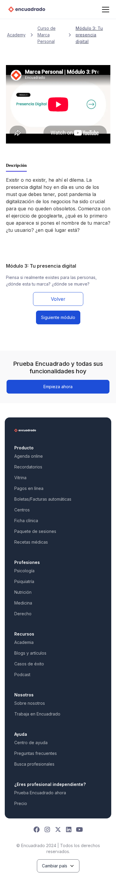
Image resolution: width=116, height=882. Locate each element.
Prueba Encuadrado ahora (40, 792)
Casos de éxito (29, 663)
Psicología (24, 570)
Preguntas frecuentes (35, 753)
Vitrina (20, 477)
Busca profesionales (34, 764)
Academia (24, 642)
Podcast (22, 674)
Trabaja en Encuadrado (37, 713)
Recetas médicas (31, 542)
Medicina (23, 602)
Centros (22, 509)
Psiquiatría (24, 581)
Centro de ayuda (31, 742)
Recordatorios (28, 466)
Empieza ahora (58, 386)
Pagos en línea (28, 488)
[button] (104, 9)
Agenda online (28, 456)
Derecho (23, 613)
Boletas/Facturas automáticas (42, 499)
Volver (58, 299)
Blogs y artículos (30, 653)
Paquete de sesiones (35, 531)
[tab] (16, 166)
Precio (20, 803)
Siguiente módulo (58, 317)
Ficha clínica (26, 520)
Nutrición (23, 592)
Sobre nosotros (29, 703)
